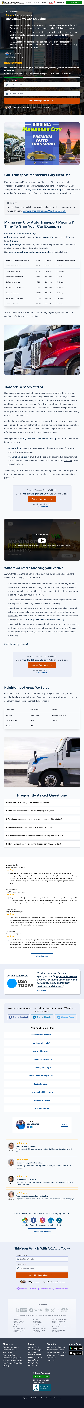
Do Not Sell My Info (35, 1355)
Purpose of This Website (55, 1350)
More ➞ (64, 1124)
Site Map (6, 1366)
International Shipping (11, 1360)
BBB (59, 1225)
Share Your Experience (42, 1231)
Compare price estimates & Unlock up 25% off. (44, 211)
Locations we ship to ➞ (42, 1059)
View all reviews (42, 956)
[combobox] (42, 84)
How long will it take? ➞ (42, 1043)
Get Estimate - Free (42, 101)
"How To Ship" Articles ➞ (42, 1051)
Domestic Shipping (10, 1358)
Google (25, 1225)
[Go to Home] (6, 11)
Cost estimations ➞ (42, 1084)
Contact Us (51, 1360)
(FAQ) (19, 1358)
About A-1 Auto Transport (56, 1347)
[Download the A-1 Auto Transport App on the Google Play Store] (76, 1348)
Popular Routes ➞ (42, 1100)
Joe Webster (16, 54)
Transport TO (9, 90)
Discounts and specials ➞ (42, 1035)
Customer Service (34, 1347)
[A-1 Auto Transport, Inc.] (13, 2)
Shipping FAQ (8, 1352)
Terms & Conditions (35, 1357)
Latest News (51, 1358)
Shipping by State (9, 1355)
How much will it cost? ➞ (42, 1092)
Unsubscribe (32, 1365)
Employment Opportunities (56, 1352)
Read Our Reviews (10, 1350)
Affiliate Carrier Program (55, 1355)
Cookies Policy (33, 1360)
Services (29, 2)
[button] (74, 2)
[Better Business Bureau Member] (42, 1387)
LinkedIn (51, 1225)
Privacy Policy (33, 1363)
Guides (44, 2)
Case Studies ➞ (42, 1109)
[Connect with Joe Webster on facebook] (28, 1127)
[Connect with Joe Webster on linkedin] (31, 1127)
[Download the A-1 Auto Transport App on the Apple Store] (76, 1353)
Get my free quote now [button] (42, 499)
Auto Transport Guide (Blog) (13, 1363)
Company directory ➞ (42, 1068)
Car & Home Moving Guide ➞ (42, 1076)
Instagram (42, 1225)
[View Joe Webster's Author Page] (21, 1125)
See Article (41, 991)
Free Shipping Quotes (11, 1347)
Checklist (60, 2)
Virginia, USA (14, 11)
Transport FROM (10, 81)
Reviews (37, 2)
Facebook (33, 1225)
